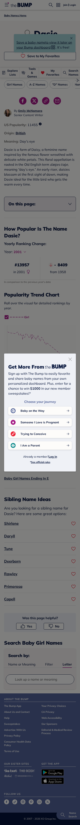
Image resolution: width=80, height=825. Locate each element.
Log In (53, 456)
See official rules (40, 462)
